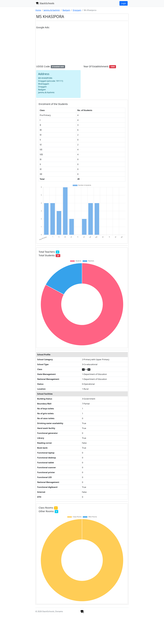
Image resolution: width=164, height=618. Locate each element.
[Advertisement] (82, 48)
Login (123, 3)
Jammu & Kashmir (52, 10)
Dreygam (77, 10)
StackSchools (46, 3)
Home (38, 10)
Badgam (66, 10)
